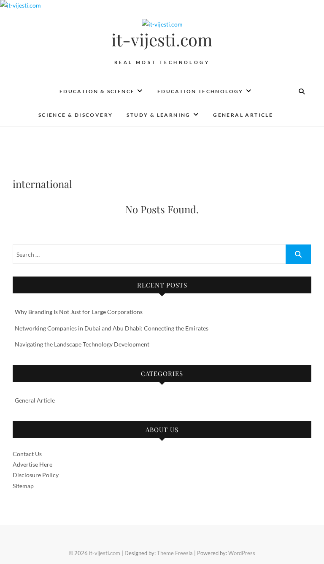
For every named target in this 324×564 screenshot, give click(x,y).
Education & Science (97, 91)
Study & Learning (158, 115)
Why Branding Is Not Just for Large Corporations (79, 311)
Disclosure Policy (36, 474)
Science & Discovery (75, 115)
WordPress (241, 553)
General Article (243, 115)
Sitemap (23, 485)
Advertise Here (32, 464)
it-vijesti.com (162, 40)
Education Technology (200, 91)
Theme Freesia (175, 553)
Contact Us (27, 453)
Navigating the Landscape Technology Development (82, 344)
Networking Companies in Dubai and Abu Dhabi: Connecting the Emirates (111, 328)
